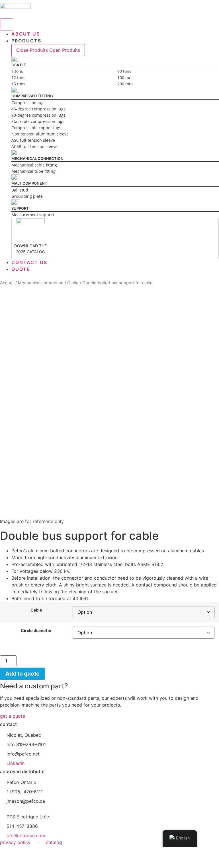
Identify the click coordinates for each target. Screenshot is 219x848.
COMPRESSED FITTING (32, 96)
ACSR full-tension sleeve (34, 146)
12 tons (18, 77)
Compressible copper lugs (36, 127)
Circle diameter (36, 631)
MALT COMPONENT (29, 183)
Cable (73, 282)
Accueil (7, 282)
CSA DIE (18, 65)
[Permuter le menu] (6, 24)
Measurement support (32, 214)
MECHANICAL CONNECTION (37, 158)
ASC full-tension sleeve (33, 140)
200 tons (125, 84)
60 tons (124, 71)
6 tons (17, 71)
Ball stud (19, 190)
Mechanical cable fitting (34, 165)
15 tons (18, 84)
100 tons (125, 77)
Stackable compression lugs (37, 121)
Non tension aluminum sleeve (40, 134)
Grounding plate (27, 196)
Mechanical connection (41, 282)
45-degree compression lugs (38, 109)
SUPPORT (20, 208)
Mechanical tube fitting (33, 171)
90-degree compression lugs (38, 115)
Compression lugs (28, 102)
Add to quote (22, 673)
